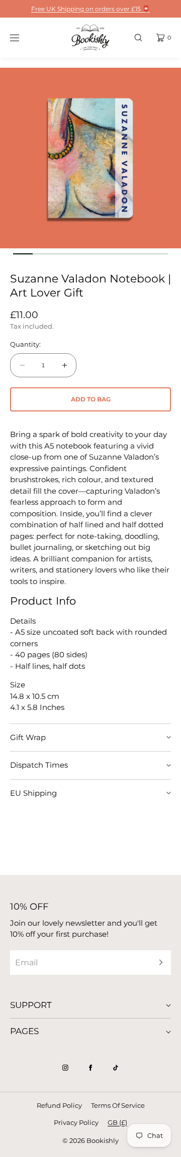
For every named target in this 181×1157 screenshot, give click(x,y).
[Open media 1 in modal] (90, 158)
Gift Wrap (28, 737)
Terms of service (118, 1105)
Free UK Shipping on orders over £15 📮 (90, 9)
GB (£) (117, 1122)
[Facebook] (90, 1068)
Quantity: (25, 344)
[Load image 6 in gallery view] (119, 253)
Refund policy (59, 1105)
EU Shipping (33, 793)
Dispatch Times (39, 765)
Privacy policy (76, 1122)
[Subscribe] (158, 962)
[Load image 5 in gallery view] (100, 253)
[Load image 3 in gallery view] (61, 253)
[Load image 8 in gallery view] (157, 253)
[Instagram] (65, 1068)
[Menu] (22, 37)
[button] (138, 37)
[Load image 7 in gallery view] (138, 253)
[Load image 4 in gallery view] (80, 253)
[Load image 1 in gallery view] (22, 253)
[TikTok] (116, 1068)
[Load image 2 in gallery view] (42, 253)
